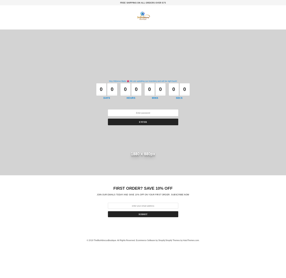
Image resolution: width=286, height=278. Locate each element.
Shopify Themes (172, 240)
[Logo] (143, 17)
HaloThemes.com (191, 240)
